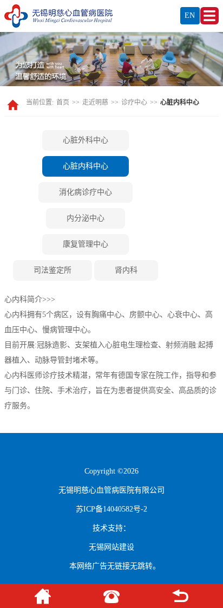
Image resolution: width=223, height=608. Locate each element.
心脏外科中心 (85, 140)
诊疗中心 (134, 102)
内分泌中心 (85, 218)
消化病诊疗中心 (85, 192)
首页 (62, 102)
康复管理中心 (85, 244)
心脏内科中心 (85, 166)
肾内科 (126, 270)
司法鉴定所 (52, 270)
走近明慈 (95, 102)
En (190, 15)
